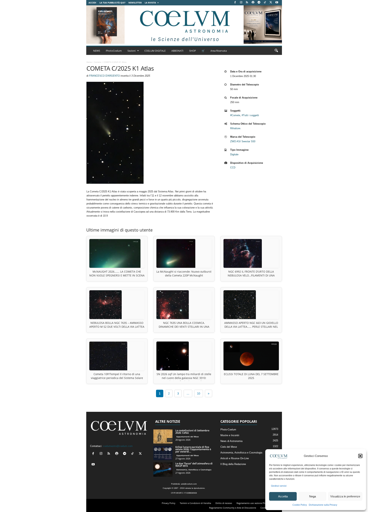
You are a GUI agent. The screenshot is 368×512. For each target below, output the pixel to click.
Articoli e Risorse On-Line (234, 458)
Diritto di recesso (223, 503)
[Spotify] (253, 2)
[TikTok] (265, 2)
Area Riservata (218, 50)
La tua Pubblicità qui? (112, 2)
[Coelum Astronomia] (184, 24)
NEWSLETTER (135, 2)
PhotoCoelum (114, 50)
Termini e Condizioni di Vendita (195, 503)
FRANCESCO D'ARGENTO (104, 75)
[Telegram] (259, 2)
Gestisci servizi (279, 486)
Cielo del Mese (228, 446)
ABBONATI (177, 50)
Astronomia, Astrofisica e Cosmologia (193, 469)
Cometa (97, 62)
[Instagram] (241, 2)
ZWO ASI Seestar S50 (242, 141)
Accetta (283, 496)
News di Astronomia (231, 441)
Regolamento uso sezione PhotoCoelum (256, 503)
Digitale (234, 154)
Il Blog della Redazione (233, 464)
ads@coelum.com (189, 484)
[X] (271, 2)
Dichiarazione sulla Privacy (323, 505)
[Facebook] (235, 2)
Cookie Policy (299, 505)
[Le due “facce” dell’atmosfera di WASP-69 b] (162, 469)
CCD (232, 167)
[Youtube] (276, 2)
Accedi (92, 2)
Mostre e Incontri (229, 435)
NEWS (96, 50)
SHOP (192, 50)
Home (89, 62)
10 (198, 393)
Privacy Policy (168, 503)
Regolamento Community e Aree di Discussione (232, 507)
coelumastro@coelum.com (118, 446)
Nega (312, 496)
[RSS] (247, 2)
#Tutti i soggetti (250, 115)
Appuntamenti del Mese (187, 436)
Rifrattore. (235, 128)
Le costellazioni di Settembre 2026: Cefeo (192, 431)
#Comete (235, 115)
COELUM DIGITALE (155, 50)
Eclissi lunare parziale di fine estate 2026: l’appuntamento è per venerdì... (193, 449)
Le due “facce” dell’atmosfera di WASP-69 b (194, 464)
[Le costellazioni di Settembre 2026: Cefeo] (162, 436)
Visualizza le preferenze (345, 496)
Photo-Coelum (228, 429)
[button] (360, 456)
